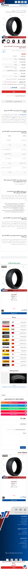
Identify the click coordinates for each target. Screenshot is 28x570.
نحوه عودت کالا (24, 520)
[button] (24, 40)
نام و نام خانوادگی (23, 424)
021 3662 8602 (10, 553)
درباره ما (25, 540)
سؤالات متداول (24, 546)
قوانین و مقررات (24, 518)
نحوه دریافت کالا (24, 523)
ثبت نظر (23, 447)
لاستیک (17, 10)
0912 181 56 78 (18, 553)
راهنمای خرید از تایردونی (22, 524)
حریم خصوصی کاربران (23, 543)
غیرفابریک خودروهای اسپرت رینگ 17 (10, 82)
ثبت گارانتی (25, 531)
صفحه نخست (23, 10)
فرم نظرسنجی (24, 532)
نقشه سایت (25, 547)
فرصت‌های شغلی (24, 542)
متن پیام (24, 433)
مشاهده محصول (14, 313)
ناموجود (13, 92)
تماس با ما (25, 545)
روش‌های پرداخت (23, 521)
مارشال (13, 10)
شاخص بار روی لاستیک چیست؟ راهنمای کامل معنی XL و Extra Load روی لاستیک (14, 387)
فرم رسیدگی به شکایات (22, 533)
